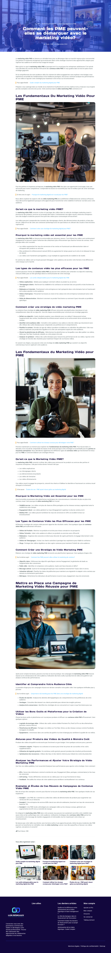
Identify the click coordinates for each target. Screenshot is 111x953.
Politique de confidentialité (89, 946)
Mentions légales (74, 946)
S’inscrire (87, 914)
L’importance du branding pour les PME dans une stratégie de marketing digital (57, 693)
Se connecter (88, 917)
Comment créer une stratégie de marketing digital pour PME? (50, 228)
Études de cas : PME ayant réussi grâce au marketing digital (46, 489)
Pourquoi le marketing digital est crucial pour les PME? (50, 194)
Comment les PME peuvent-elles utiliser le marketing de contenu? (53, 557)
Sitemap (102, 946)
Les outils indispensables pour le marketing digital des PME (49, 278)
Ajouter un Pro (88, 907)
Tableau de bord (89, 920)
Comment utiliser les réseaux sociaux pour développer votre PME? (52, 442)
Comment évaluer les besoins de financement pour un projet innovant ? (68, 922)
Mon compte (88, 911)
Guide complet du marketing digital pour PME (45, 83)
